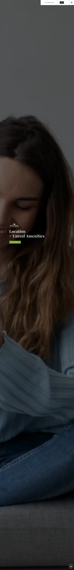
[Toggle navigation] (71, 2)
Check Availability (14, 242)
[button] (62, 2)
